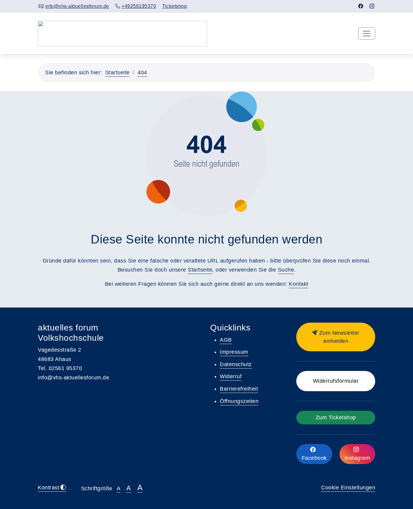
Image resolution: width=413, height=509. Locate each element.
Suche (286, 270)
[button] (335, 337)
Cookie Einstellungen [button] (348, 488)
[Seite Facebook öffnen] (360, 6)
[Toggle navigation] (366, 33)
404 (142, 72)
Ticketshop (174, 6)
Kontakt (298, 284)
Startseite (117, 72)
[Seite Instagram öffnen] (372, 6)
